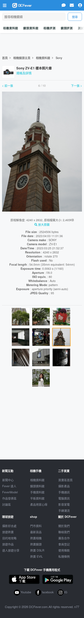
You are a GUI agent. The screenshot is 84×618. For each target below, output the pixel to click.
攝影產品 (64, 486)
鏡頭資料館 (30, 28)
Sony (59, 58)
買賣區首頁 (65, 480)
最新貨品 (36, 532)
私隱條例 (64, 556)
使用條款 (64, 550)
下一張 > (76, 85)
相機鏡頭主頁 (21, 58)
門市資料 (36, 526)
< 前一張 (7, 85)
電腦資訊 (64, 498)
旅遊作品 (8, 544)
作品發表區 (9, 498)
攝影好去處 (9, 526)
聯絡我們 (64, 532)
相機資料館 (10, 28)
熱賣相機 (36, 538)
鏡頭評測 (67, 28)
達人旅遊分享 (10, 550)
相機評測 (49, 28)
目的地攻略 (9, 538)
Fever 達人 (9, 486)
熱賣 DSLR (37, 550)
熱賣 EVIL (36, 556)
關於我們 (64, 526)
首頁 (5, 58)
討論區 (6, 504)
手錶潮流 (64, 510)
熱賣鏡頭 (36, 544)
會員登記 (64, 544)
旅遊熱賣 (8, 532)
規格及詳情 (24, 73)
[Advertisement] (42, 424)
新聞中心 (8, 480)
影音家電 (64, 504)
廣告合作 (64, 538)
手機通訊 (64, 492)
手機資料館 (37, 492)
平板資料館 (37, 498)
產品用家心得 (38, 504)
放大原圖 (43, 224)
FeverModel (10, 492)
